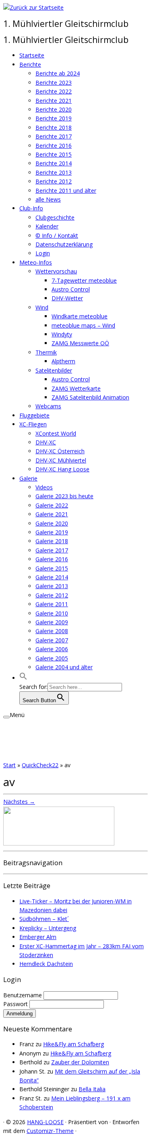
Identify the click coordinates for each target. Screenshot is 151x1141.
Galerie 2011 (51, 604)
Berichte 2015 (53, 154)
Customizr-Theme (50, 1131)
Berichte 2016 (53, 145)
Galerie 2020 (51, 523)
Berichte (30, 64)
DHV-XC (45, 442)
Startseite (31, 55)
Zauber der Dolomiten (80, 1062)
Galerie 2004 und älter (64, 667)
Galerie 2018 (51, 541)
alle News (48, 199)
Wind (41, 307)
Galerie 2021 (51, 514)
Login (42, 253)
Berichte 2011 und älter (65, 190)
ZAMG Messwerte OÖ (80, 343)
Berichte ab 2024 (57, 73)
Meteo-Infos (35, 262)
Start (9, 765)
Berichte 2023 (53, 82)
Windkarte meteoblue (80, 316)
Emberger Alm (37, 937)
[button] (23, 678)
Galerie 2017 (51, 550)
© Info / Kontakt (56, 235)
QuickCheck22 (40, 765)
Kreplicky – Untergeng (47, 928)
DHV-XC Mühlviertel (60, 460)
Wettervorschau (56, 271)
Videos (44, 487)
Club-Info (31, 208)
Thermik (46, 352)
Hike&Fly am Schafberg (73, 1044)
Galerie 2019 (51, 532)
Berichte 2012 (53, 181)
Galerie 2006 (51, 649)
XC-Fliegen (33, 424)
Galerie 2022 (51, 505)
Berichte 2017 (53, 136)
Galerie (28, 478)
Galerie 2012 (51, 595)
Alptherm (63, 361)
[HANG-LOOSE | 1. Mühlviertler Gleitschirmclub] (33, 7)
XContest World (55, 433)
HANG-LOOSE (45, 1122)
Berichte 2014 (53, 163)
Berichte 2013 (53, 172)
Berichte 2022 (53, 91)
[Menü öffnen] (6, 717)
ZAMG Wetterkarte (76, 388)
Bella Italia (92, 1089)
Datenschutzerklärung (64, 244)
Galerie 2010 (51, 613)
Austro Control (71, 289)
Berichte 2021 (53, 100)
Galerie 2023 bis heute (64, 496)
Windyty (62, 334)
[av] (58, 843)
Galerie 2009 (51, 622)
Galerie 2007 (51, 640)
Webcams (48, 406)
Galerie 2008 (51, 631)
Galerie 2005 (51, 658)
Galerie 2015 (51, 568)
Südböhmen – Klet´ (44, 919)
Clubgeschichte (54, 217)
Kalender (46, 226)
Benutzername (23, 995)
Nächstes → (19, 801)
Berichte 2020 (53, 109)
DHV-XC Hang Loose (62, 469)
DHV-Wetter (67, 298)
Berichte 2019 (53, 118)
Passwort (16, 1004)
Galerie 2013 (51, 586)
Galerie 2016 (51, 559)
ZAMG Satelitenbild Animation (90, 397)
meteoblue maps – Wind (83, 325)
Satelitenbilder (53, 370)
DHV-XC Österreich (60, 451)
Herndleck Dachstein (46, 964)
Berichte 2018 (53, 127)
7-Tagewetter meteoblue (84, 280)
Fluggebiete (34, 415)
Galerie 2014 (51, 577)
